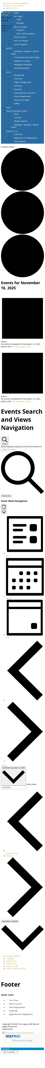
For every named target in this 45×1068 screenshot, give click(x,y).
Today (3, 765)
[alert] (22, 320)
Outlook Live (11, 963)
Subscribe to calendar (10, 921)
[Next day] (25, 761)
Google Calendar (13, 956)
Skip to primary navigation (17, 3)
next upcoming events (21, 346)
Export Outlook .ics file (15, 968)
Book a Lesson (15, 1004)
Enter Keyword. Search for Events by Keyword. (21, 446)
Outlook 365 (11, 961)
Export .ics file (12, 966)
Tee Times (13, 1000)
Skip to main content (14, 5)
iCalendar (10, 958)
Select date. (31, 784)
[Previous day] (25, 700)
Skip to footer (12, 8)
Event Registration (17, 1007)
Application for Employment (21, 1014)
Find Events (6, 496)
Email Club (13, 1010)
